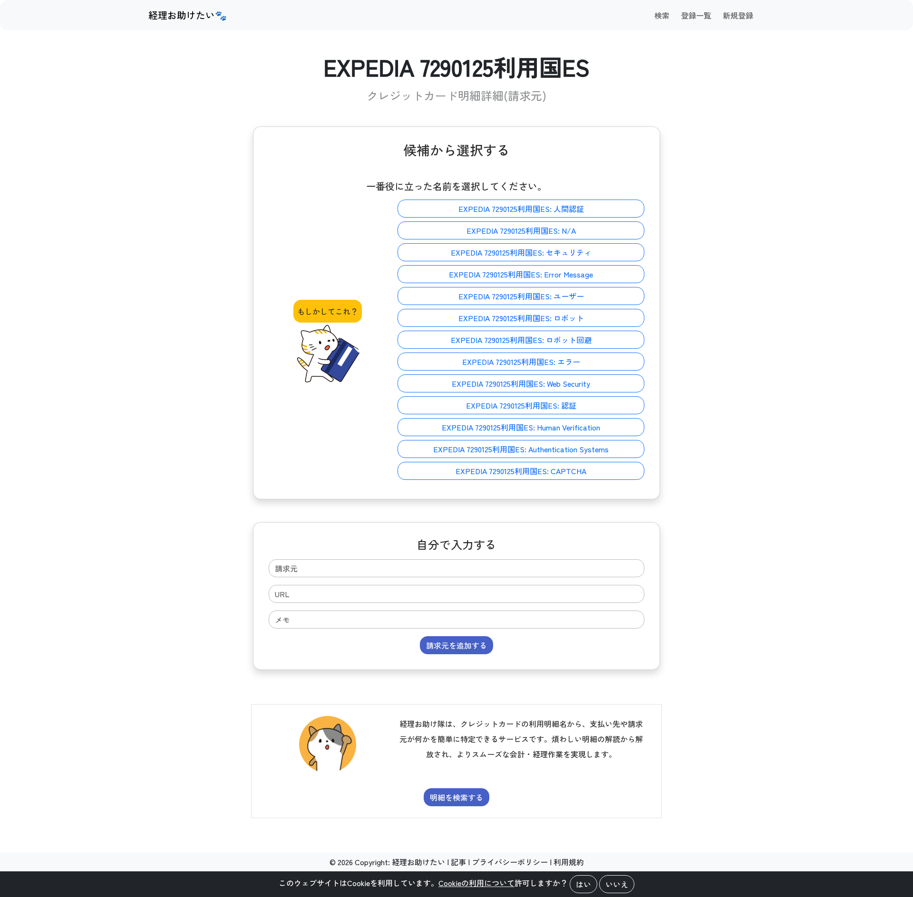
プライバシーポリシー (510, 862)
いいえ (616, 884)
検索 (662, 15)
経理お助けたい (418, 862)
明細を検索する (456, 797)
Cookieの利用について (476, 882)
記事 (458, 862)
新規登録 (738, 15)
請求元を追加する (456, 645)
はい (583, 884)
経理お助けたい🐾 (187, 15)
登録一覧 (696, 15)
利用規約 (569, 862)
